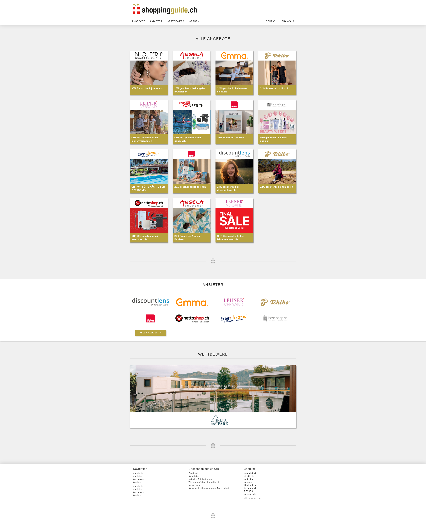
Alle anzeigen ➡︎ (151, 333)
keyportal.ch (250, 488)
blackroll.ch (250, 485)
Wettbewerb (175, 21)
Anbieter (156, 21)
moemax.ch (250, 494)
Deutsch (271, 21)
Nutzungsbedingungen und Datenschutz (209, 488)
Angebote (138, 21)
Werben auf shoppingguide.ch (204, 482)
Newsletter (194, 476)
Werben (194, 21)
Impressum (194, 485)
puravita (248, 482)
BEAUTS (248, 491)
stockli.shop (250, 476)
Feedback (194, 473)
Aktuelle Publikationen (200, 479)
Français (288, 21)
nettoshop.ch (250, 479)
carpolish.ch (250, 473)
